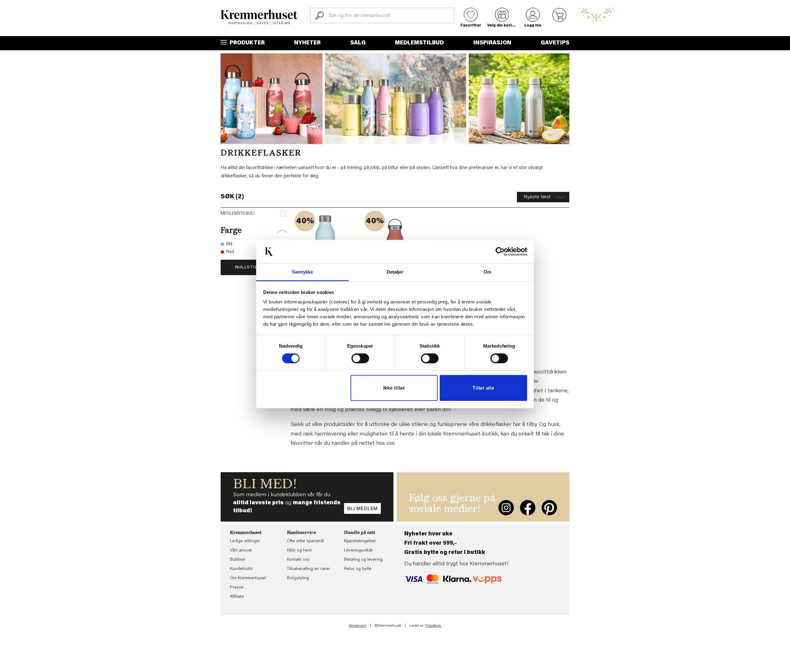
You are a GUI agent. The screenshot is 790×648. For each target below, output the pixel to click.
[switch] (360, 358)
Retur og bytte (358, 569)
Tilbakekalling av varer (308, 569)
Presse (236, 587)
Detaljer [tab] (395, 271)
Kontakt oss (298, 560)
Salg (358, 43)
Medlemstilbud (419, 43)
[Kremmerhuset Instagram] (506, 507)
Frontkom (433, 626)
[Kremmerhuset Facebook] (527, 507)
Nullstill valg (254, 267)
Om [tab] (487, 271)
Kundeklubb (241, 569)
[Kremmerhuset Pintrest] (549, 507)
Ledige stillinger (245, 541)
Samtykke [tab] (302, 271)
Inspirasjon (492, 43)
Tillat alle (483, 387)
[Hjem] (259, 17)
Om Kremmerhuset (248, 578)
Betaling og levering (363, 560)
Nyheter (307, 43)
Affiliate (237, 597)
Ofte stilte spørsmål (305, 541)
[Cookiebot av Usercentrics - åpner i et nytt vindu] (500, 251)
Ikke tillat (394, 387)
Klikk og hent (299, 550)
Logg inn (532, 25)
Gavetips (555, 43)
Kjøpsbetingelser (360, 541)
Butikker (238, 560)
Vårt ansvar (241, 550)
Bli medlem (362, 508)
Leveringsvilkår (358, 550)
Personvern (357, 626)
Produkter (246, 43)
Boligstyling (298, 578)
